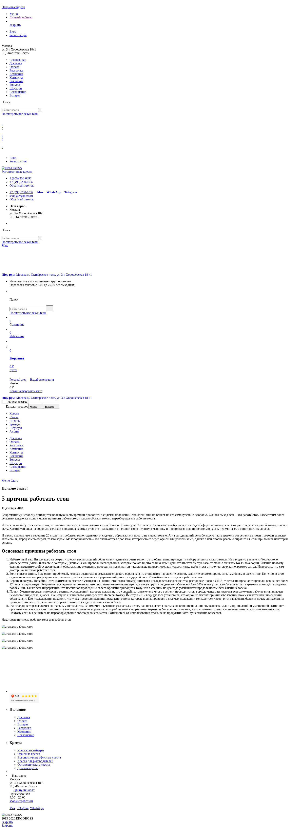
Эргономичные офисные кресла (39, 757)
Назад (33, 406)
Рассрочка (16, 70)
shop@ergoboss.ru (21, 195)
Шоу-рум (16, 88)
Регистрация (18, 35)
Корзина (15, 391)
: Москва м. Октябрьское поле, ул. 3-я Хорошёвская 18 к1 (47, 274)
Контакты (16, 77)
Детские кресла (27, 768)
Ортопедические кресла (33, 764)
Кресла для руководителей (35, 761)
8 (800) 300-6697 (20, 178)
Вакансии (16, 81)
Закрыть (49, 406)
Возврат (15, 95)
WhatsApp (54, 192)
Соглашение (18, 91)
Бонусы (15, 84)
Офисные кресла (28, 754)
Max (40, 192)
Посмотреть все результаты (20, 113)
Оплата (14, 67)
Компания (16, 74)
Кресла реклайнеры (30, 750)
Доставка (16, 63)
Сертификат (18, 59)
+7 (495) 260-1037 (21, 182)
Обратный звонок (22, 185)
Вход (13, 31)
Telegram (70, 192)
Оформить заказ (31, 391)
